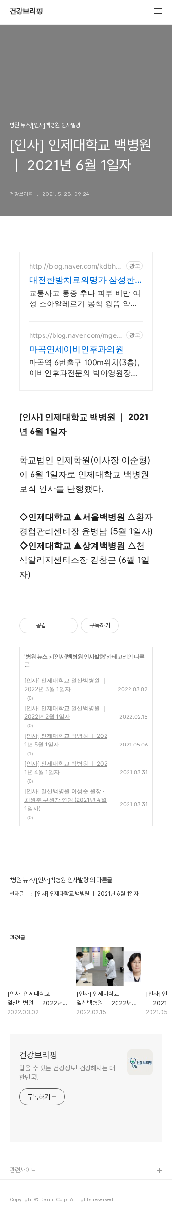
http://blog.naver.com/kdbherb (75, 266)
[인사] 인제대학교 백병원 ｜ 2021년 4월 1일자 (66, 768)
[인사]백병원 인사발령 (79, 656)
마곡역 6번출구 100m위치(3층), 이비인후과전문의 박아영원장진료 (84, 367)
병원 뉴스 (36, 656)
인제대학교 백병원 (32, 1186)
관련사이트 (23, 1170)
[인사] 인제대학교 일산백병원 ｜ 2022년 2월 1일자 (65, 712)
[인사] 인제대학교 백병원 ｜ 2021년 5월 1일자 (66, 740)
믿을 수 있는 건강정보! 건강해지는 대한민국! (67, 1072)
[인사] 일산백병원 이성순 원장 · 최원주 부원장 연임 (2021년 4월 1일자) (65, 800)
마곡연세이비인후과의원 (76, 349)
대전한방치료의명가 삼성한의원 (82, 280)
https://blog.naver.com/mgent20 (76, 335)
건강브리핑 (26, 11)
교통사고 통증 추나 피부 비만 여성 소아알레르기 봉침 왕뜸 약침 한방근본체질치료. (84, 298)
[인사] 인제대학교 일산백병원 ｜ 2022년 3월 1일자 (65, 684)
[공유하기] (55, 625)
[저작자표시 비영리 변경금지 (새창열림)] (132, 625)
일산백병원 (23, 1201)
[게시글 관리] (67, 625)
